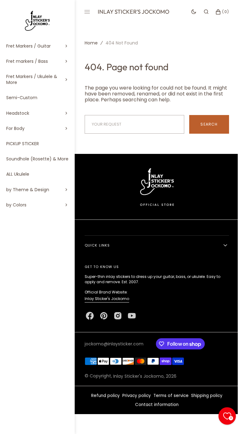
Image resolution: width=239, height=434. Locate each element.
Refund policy (103, 396)
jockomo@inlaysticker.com (114, 344)
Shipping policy (204, 396)
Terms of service (168, 396)
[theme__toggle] (189, 12)
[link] (154, 186)
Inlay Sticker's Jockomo (107, 298)
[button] (201, 12)
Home (91, 43)
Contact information (154, 405)
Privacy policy (134, 396)
